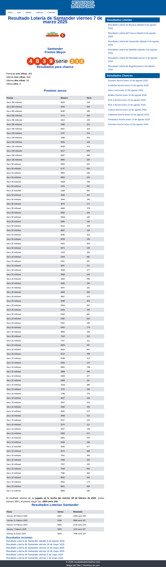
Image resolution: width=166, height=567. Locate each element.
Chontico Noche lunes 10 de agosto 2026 (128, 124)
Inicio (10, 12)
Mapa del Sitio (74, 565)
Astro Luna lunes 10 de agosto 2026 (125, 90)
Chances (51, 12)
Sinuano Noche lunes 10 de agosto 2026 (128, 80)
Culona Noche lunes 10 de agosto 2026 (127, 110)
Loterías (39, 12)
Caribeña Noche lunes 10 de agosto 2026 (128, 85)
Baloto (28, 12)
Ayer (19, 12)
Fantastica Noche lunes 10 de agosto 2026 (129, 119)
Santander (55, 48)
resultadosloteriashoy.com (87, 562)
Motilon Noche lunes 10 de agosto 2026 (127, 95)
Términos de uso (91, 565)
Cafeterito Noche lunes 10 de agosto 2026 (128, 114)
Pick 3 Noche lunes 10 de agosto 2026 (127, 100)
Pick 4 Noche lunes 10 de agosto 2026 (127, 105)
